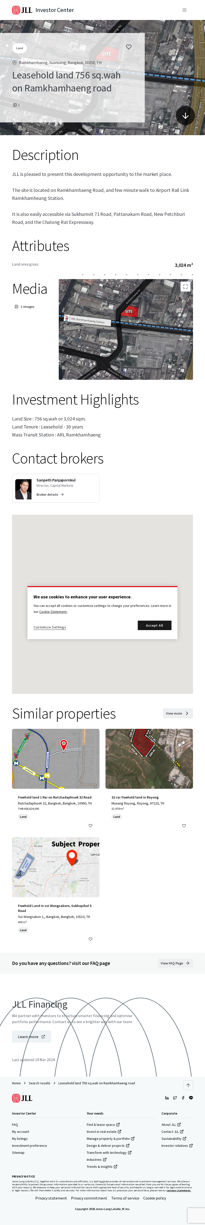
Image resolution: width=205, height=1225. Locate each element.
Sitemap (18, 1152)
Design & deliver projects (106, 1145)
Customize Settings (50, 627)
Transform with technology (107, 1152)
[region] (103, 612)
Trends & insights (99, 1166)
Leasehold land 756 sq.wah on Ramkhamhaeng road (96, 1083)
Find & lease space (101, 1124)
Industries (94, 1159)
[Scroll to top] (188, 1085)
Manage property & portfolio (108, 1138)
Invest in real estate (101, 1131)
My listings (20, 1138)
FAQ (15, 1124)
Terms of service (125, 1198)
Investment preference (29, 1145)
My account (20, 1131)
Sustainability (172, 1138)
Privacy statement (51, 1198)
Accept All (154, 625)
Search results (39, 1083)
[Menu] (184, 10)
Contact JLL (170, 1131)
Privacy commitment (89, 1198)
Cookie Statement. (53, 611)
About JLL (169, 1124)
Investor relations (175, 1145)
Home (16, 1083)
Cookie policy (154, 1198)
